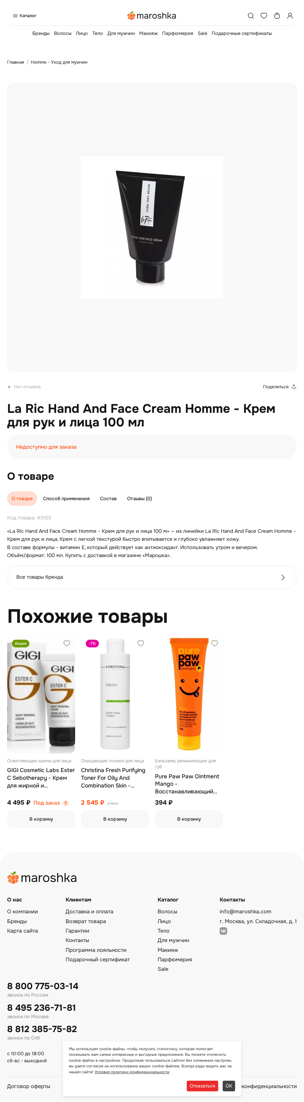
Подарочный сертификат (98, 959)
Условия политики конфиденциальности (132, 1071)
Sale (202, 33)
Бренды (41, 33)
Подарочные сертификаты (242, 33)
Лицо (82, 33)
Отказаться (202, 1086)
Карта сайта (22, 931)
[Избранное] (263, 15)
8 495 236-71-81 (41, 1008)
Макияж (148, 33)
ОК (229, 1086)
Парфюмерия (177, 33)
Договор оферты (28, 1086)
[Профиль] (290, 15)
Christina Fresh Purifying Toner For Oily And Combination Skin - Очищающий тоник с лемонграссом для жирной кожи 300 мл (113, 778)
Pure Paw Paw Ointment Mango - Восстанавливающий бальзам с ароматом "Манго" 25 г (187, 784)
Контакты (77, 940)
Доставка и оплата (89, 911)
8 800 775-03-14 (42, 986)
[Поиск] (250, 15)
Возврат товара (86, 921)
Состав (108, 498)
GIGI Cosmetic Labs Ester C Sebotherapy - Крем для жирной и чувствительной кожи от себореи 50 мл (41, 778)
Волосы (63, 33)
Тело (97, 33)
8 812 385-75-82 (42, 1029)
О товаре (22, 498)
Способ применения (66, 498)
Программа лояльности (96, 950)
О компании (22, 911)
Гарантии (77, 931)
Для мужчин (121, 33)
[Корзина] (277, 15)
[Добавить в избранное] (66, 644)
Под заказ (47, 803)
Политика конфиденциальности (256, 1086)
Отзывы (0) (139, 498)
